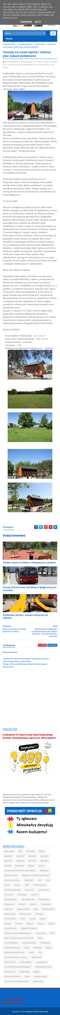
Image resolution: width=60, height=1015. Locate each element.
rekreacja (37, 948)
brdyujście (44, 870)
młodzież (39, 914)
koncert (22, 904)
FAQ (39, 880)
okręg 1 (43, 919)
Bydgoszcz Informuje (13, 1003)
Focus (7, 885)
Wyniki (9, 38)
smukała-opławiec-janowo (16, 957)
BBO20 (42, 851)
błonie (41, 866)
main (36, 909)
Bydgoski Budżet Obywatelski (37, 1012)
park (52, 933)
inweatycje (9, 895)
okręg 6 (51, 924)
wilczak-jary (10, 972)
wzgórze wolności (12, 976)
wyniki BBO (24, 972)
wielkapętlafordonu (43, 967)
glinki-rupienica (39, 885)
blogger (42, 645)
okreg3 (32, 919)
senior (31, 952)
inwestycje (22, 895)
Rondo (48, 948)
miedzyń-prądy (48, 909)
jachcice (34, 895)
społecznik (36, 957)
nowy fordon (10, 919)
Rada (26, 948)
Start (5, 41)
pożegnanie (45, 943)
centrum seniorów (12, 880)
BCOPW (8, 866)
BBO (20, 851)
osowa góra (41, 933)
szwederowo (41, 962)
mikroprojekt (10, 914)
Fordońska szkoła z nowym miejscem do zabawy (25, 616)
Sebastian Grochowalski (14, 952)
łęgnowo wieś (23, 909)
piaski (40, 938)
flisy (48, 880)
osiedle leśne (32, 41)
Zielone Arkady (40, 976)
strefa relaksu (25, 962)
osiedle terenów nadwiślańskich (21, 65)
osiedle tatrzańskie (29, 928)
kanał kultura (44, 899)
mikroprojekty (25, 914)
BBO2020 (32, 856)
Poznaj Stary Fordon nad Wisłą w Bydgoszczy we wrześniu (30, 589)
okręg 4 (30, 924)
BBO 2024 (30, 851)
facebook (52, 645)
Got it (38, 22)
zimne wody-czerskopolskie (16, 981)
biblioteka (19, 866)
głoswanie (29, 890)
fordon (17, 885)
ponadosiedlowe (25, 44)
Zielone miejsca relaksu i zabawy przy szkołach (29, 562)
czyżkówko (28, 880)
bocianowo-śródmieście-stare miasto (20, 870)
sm (40, 952)
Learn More (26, 22)
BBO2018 (8, 856)
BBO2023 (20, 861)
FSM (26, 885)
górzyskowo (43, 890)
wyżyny (36, 972)
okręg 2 (12, 41)
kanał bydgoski (27, 899)
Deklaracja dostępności (13, 999)
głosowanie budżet (13, 890)
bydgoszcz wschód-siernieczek (35, 875)
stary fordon (40, 44)
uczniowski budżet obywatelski (18, 967)
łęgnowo (8, 909)
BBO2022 (8, 861)
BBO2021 (44, 856)
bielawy (31, 866)
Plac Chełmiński (11, 943)
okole (22, 919)
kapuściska (9, 904)
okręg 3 (21, 41)
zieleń (27, 976)
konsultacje (46, 904)
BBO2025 (44, 861)
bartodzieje (9, 851)
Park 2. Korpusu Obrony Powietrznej (19, 938)
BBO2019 (20, 856)
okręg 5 (40, 924)
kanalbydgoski (11, 899)
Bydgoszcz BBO (11, 875)
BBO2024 (32, 861)
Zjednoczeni (38, 981)
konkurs (33, 904)
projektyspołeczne (12, 948)
